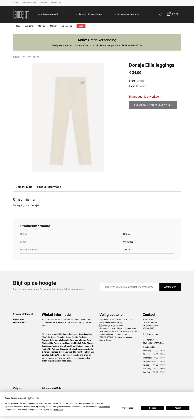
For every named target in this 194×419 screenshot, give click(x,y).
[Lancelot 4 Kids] (22, 14)
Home (15, 3)
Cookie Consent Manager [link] (15, 398)
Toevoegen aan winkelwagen (153, 105)
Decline (152, 408)
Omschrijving (23, 187)
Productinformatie (49, 187)
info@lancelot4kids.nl (152, 325)
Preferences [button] (58, 410)
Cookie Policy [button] (104, 407)
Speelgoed (67, 26)
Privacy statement (23, 314)
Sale (81, 26)
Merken (53, 26)
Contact (43, 3)
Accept (178, 408)
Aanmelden (170, 287)
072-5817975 (148, 328)
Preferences (127, 408)
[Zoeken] (161, 14)
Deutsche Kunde (29, 3)
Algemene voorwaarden (20, 320)
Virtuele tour (55, 3)
